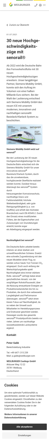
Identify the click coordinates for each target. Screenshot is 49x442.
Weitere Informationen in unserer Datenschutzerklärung (20, 416)
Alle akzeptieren (24, 426)
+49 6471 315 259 (19, 352)
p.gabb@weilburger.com (23, 356)
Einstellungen (24, 435)
